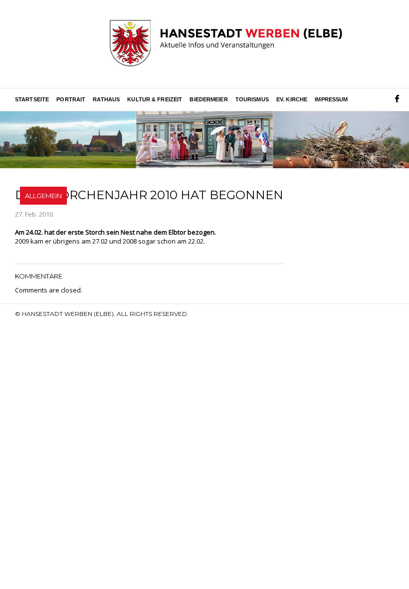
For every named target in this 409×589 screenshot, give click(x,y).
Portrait (70, 99)
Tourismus (252, 99)
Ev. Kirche (291, 99)
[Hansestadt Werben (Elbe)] (226, 44)
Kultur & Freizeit (154, 99)
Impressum (331, 99)
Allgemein (43, 196)
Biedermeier (208, 99)
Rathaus (106, 99)
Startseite (32, 99)
